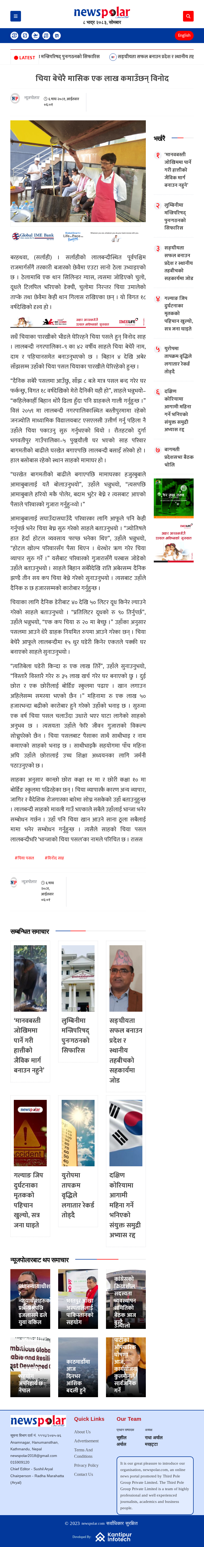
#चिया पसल (24, 858)
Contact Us (83, 1474)
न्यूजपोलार (32, 98)
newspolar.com (93, 1523)
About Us (82, 1432)
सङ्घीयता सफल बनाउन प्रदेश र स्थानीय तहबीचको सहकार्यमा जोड (139, 57)
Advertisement (86, 1441)
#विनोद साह (54, 858)
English (184, 35)
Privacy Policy (86, 1465)
